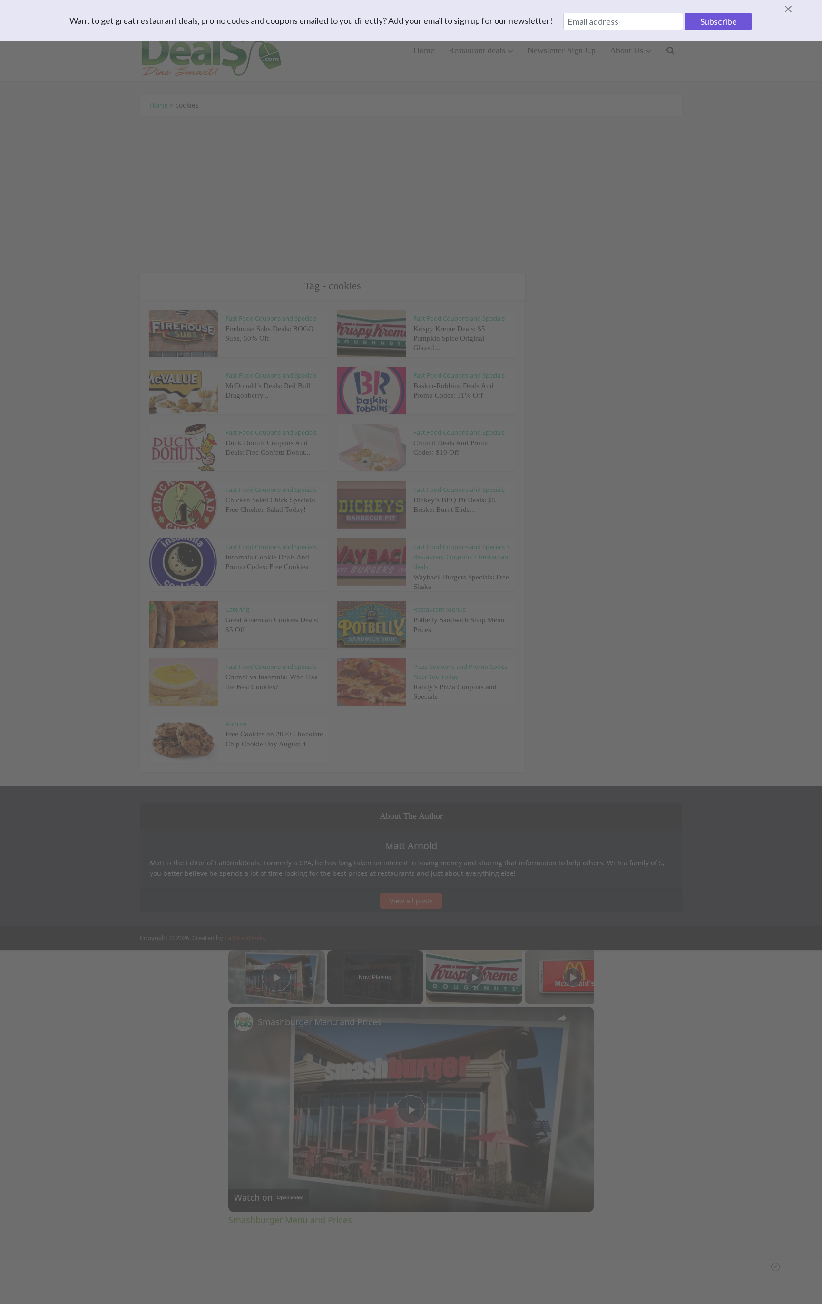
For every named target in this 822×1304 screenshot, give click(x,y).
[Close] (799, 9)
